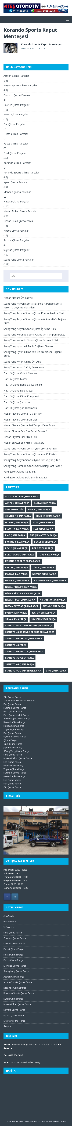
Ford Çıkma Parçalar (14, 153)
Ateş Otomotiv (14, 509)
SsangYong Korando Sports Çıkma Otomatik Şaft (31, 340)
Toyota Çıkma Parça (13, 729)
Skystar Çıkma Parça (43, 619)
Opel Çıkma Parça (12, 743)
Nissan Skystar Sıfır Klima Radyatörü (23, 442)
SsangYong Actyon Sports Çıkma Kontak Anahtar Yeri (33, 313)
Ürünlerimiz (9, 927)
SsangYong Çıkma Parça (19, 664)
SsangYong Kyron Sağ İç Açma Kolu (23, 367)
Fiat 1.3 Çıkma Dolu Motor (18, 390)
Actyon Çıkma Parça (17, 503)
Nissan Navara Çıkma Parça (50, 580)
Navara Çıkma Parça (17, 580)
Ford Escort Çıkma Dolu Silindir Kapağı (25, 477)
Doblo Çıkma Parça (16, 522)
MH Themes (31, 1121)
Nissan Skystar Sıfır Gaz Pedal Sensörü (25, 431)
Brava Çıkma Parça (39, 509)
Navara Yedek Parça (44, 573)
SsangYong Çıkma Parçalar (18, 259)
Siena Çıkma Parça (15, 619)
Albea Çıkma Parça (45, 503)
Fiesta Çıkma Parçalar (15, 133)
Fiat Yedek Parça (43, 528)
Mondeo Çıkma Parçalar (17, 192)
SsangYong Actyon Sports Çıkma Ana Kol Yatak (30, 454)
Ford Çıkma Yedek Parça (16, 715)
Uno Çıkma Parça (56, 670)
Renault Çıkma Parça (14, 722)
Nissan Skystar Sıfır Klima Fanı (20, 437)
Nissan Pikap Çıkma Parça (18, 221)
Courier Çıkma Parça (48, 516)
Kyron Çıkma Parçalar (15, 182)
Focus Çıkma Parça (16, 548)
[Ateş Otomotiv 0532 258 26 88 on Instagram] (15, 896)
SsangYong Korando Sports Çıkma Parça (29, 632)
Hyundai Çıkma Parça (14, 707)
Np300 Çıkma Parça (54, 606)
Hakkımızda (9, 921)
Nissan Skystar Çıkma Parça (21, 606)
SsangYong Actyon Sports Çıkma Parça (28, 625)
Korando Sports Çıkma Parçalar (21, 172)
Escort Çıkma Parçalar (15, 114)
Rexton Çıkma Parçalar (16, 240)
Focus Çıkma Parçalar (15, 143)
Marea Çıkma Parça (16, 573)
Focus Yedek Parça (45, 541)
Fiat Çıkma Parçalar (14, 124)
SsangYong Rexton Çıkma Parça (24, 651)
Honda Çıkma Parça (13, 725)
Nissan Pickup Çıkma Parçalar (20, 211)
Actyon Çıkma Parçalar (16, 75)
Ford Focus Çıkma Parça (19, 554)
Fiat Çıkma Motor (12, 779)
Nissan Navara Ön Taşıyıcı (18, 297)
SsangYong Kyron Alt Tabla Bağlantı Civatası (28, 346)
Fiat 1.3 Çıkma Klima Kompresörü (22, 396)
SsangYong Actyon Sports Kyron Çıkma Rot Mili (30, 448)
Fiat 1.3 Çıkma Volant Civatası (20, 373)
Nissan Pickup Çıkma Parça (21, 586)
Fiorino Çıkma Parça (17, 541)
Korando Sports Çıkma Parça (22, 561)
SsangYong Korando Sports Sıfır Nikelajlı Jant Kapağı (32, 466)
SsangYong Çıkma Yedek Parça (23, 670)
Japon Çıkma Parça (13, 747)
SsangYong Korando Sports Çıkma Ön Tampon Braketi (34, 334)
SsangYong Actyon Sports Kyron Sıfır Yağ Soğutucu (32, 460)
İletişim (7, 1026)
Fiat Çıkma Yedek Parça (43, 535)
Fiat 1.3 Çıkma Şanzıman (17, 402)
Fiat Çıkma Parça (15, 535)
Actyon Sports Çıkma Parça (21, 496)
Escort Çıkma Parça (16, 528)
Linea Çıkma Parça (43, 567)
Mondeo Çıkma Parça (14, 965)
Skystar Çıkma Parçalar (16, 250)
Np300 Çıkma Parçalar (16, 230)
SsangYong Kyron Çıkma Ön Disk (22, 361)
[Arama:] (36, 276)
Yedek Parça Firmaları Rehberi (19, 700)
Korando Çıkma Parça (14, 987)
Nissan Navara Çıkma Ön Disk (20, 419)
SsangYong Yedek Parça (19, 657)
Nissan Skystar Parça (52, 599)
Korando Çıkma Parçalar (17, 162)
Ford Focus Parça (42, 548)
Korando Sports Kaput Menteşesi (41, 44)
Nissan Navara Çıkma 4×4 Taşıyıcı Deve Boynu (29, 425)
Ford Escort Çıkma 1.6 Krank (19, 471)
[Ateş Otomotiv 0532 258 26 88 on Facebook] (7, 896)
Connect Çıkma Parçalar (17, 95)
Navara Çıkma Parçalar (16, 201)
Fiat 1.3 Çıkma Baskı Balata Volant (22, 384)
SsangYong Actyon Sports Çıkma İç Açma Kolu (29, 328)
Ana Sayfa (9, 915)
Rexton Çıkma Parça (43, 612)
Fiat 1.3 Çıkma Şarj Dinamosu (20, 408)
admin (42, 48)
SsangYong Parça (15, 645)
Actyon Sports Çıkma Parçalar (20, 85)
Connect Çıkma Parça (18, 516)
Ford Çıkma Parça (49, 554)
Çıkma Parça (10, 740)
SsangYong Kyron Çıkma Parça (23, 638)
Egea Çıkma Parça (43, 522)
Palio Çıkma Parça (16, 612)
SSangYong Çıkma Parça (16, 751)
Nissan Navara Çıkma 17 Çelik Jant (22, 413)
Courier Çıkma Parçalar (16, 105)
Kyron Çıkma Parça (16, 567)
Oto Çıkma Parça (12, 697)
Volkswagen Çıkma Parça (16, 718)
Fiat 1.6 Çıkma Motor (15, 379)
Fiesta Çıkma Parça (13, 954)
